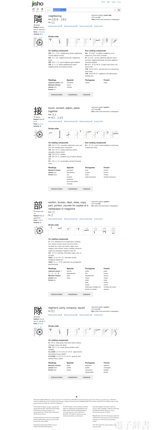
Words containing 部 (85, 219)
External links (98, 26)
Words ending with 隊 (70, 315)
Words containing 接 (85, 121)
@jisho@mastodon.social (85, 399)
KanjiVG (95, 408)
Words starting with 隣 (55, 26)
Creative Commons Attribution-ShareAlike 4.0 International (74, 415)
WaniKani (49, 426)
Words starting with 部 (55, 219)
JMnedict (54, 407)
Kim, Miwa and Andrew (55, 399)
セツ (53, 117)
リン (53, 22)
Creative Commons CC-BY (52, 419)
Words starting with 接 (55, 121)
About (108, 2)
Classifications (72, 94)
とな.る (55, 19)
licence (44, 414)
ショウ (60, 117)
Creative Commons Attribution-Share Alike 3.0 (103, 411)
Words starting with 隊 (55, 315)
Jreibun (42, 421)
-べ (53, 211)
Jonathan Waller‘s (108, 425)
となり (63, 19)
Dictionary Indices (56, 94)
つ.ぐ (54, 114)
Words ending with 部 (70, 219)
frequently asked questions (57, 401)
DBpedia (111, 416)
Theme (114, 2)
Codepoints (86, 94)
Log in (119, 2)
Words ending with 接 (70, 121)
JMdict (44, 407)
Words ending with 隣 (70, 26)
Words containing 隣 (85, 26)
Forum (103, 2)
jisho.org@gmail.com (104, 399)
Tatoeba (53, 417)
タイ (53, 310)
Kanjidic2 (49, 407)
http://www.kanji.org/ (68, 412)
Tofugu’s (55, 425)
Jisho (37, 4)
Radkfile (36, 408)
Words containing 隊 (85, 315)
